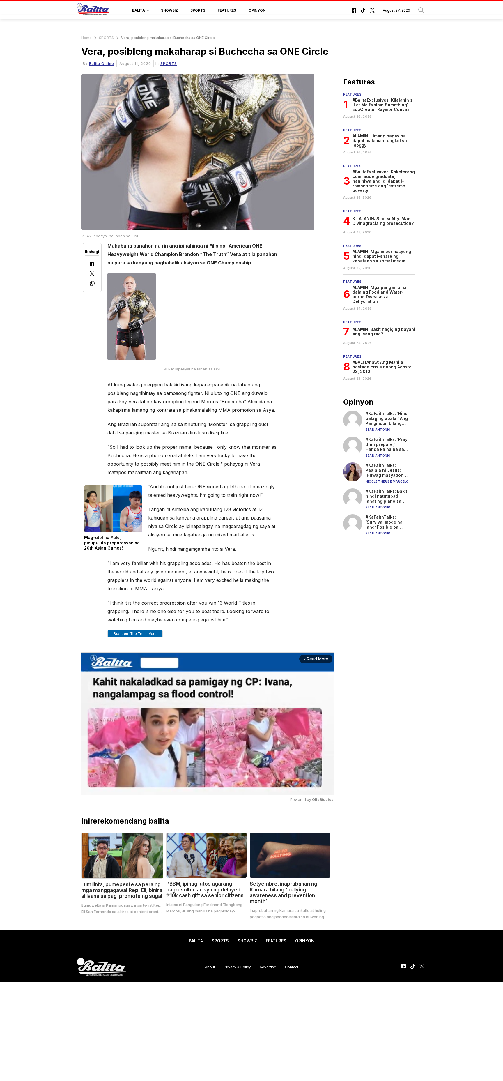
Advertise (268, 967)
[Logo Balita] (93, 10)
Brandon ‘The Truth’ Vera (135, 634)
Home (86, 38)
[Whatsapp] (92, 284)
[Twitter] (92, 274)
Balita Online (101, 63)
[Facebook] (92, 264)
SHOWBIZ (169, 10)
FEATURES (227, 10)
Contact (291, 967)
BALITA (138, 10)
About (210, 967)
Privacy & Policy (237, 967)
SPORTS (197, 10)
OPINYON (257, 10)
